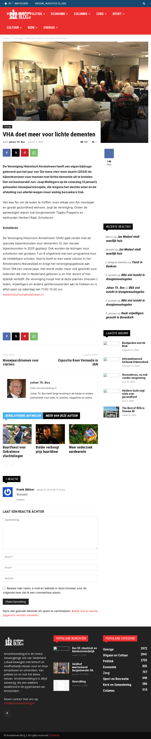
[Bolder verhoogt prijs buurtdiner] (50, 434)
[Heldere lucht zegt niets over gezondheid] (111, 394)
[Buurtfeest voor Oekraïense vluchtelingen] (17, 434)
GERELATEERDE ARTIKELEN (23, 415)
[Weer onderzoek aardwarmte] (83, 434)
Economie (58, 14)
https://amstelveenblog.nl (43, 388)
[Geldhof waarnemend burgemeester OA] (61, 667)
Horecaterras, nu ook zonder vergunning (134, 376)
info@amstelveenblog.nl (19, 703)
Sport (117, 14)
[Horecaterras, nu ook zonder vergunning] (111, 378)
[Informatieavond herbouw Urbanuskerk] (111, 362)
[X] (16, 153)
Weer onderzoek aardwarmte (80, 449)
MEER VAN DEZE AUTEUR (61, 415)
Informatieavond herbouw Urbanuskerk (135, 360)
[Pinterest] (25, 153)
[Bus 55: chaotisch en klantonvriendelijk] (61, 652)
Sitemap (55, 735)
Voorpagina (15, 14)
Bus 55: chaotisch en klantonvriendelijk (84, 650)
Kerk (31, 27)
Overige (49, 27)
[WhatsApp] (34, 153)
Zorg (100, 14)
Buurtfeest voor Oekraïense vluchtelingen (14, 451)
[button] (144, 3)
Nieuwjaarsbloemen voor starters (21, 362)
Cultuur (13, 27)
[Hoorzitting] (61, 685)
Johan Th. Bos (17, 141)
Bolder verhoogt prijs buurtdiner (47, 449)
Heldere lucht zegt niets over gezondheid (133, 393)
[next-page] (11, 464)
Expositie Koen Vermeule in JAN (78, 362)
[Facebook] (7, 153)
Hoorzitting (79, 681)
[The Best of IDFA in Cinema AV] (111, 411)
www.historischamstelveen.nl (23, 294)
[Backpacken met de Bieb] (111, 346)
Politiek (36, 14)
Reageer (21, 499)
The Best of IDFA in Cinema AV (133, 409)
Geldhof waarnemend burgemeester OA (82, 667)
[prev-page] (5, 464)
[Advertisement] (50, 308)
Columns (80, 14)
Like (109, 150)
